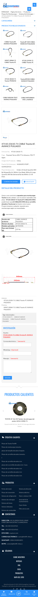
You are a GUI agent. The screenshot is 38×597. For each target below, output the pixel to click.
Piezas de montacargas (9, 14)
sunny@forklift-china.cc (25, 537)
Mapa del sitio (19, 577)
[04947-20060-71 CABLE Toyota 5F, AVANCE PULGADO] (10, 52)
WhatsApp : (10, 350)
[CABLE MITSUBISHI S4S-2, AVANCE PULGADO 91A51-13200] (27, 90)
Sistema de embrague (26, 14)
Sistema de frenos (7, 503)
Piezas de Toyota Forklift (9, 443)
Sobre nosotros (19, 557)
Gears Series (23, 505)
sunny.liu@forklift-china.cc (15, 544)
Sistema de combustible (9, 510)
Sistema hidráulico (7, 507)
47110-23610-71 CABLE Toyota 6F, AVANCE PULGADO (18, 336)
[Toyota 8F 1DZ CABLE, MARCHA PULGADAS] (27, 34)
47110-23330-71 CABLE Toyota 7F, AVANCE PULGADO (18, 301)
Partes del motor (7, 489)
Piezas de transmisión (8, 492)
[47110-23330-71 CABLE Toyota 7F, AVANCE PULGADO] (27, 52)
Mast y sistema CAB (25, 496)
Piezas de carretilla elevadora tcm (12, 461)
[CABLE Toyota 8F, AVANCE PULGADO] (10, 34)
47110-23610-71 (7, 317)
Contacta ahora (11, 182)
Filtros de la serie (24, 509)
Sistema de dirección (25, 489)
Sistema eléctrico (24, 492)
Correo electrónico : (14, 341)
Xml (19, 565)
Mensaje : (10, 358)
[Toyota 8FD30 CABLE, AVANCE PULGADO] (27, 71)
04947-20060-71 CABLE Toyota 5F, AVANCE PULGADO (18, 308)
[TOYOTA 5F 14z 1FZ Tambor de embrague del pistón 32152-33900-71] (19, 408)
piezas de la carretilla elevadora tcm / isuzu (14, 465)
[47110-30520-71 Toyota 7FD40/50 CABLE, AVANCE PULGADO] (10, 71)
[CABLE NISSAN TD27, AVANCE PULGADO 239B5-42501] (10, 90)
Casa (19, 569)
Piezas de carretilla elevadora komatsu (13, 454)
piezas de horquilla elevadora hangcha (13, 451)
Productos (27, 12)
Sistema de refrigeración (9, 496)
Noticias (19, 561)
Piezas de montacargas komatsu (11, 447)
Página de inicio (16, 12)
